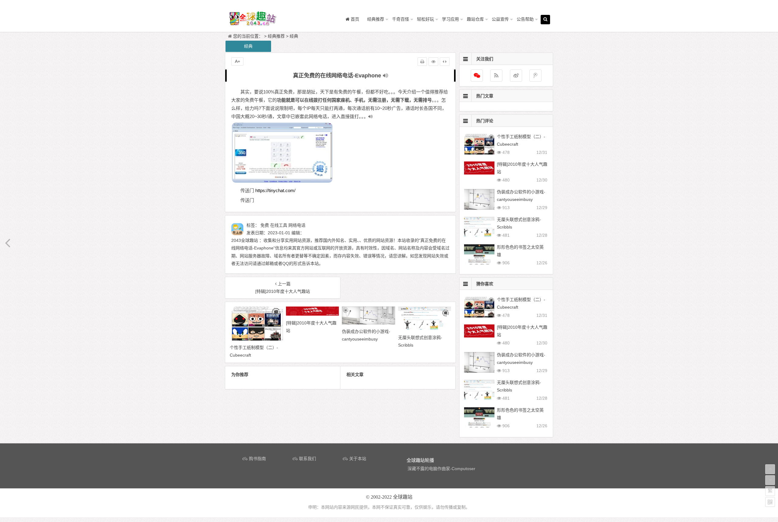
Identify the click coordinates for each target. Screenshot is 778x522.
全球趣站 (402, 497)
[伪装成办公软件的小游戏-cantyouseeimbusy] (368, 322)
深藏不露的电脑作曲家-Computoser (441, 468)
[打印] (422, 61)
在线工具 (278, 225)
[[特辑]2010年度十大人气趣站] (312, 314)
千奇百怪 (400, 19)
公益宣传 (500, 19)
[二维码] (770, 502)
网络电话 (296, 225)
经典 (294, 36)
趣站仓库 (475, 19)
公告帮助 (525, 19)
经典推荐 (375, 19)
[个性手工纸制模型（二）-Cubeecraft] (256, 339)
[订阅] (496, 75)
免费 (264, 225)
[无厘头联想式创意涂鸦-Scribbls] (424, 329)
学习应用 (450, 19)
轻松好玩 (425, 19)
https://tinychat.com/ (275, 190)
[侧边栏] (444, 61)
